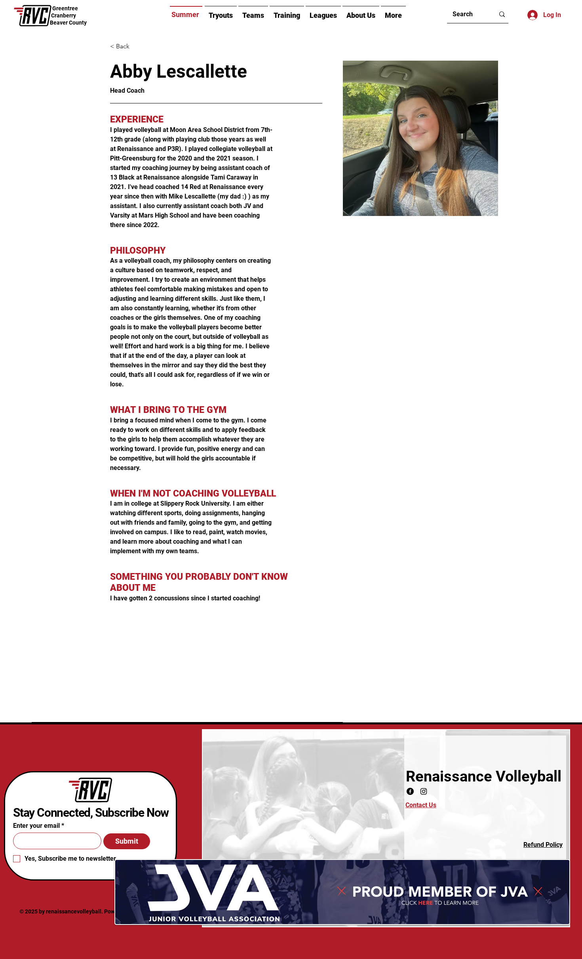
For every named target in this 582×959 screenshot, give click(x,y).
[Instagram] (423, 791)
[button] (360, 15)
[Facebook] (410, 791)
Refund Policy (543, 844)
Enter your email (36, 826)
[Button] (68, 16)
